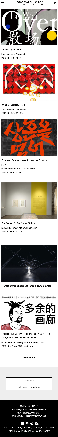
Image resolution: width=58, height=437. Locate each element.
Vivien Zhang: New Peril (13, 105)
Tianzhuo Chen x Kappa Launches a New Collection (26, 286)
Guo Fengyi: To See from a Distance (19, 223)
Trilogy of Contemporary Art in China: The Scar (24, 160)
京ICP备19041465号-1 (29, 406)
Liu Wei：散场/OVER (11, 49)
